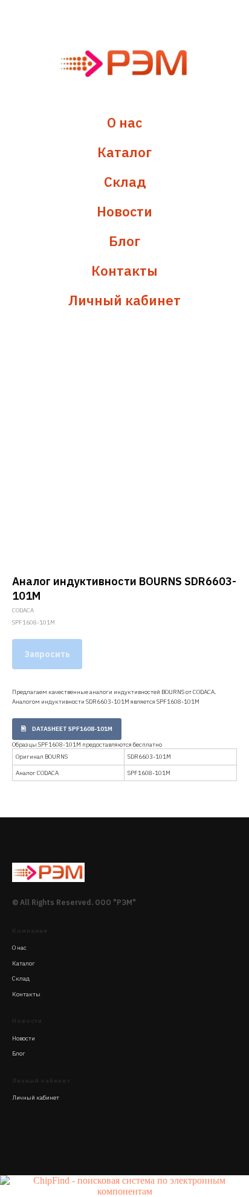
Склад (125, 181)
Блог (124, 241)
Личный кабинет (124, 300)
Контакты (124, 270)
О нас (124, 122)
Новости (124, 211)
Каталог (23, 963)
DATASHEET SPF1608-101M (72, 729)
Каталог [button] (124, 152)
